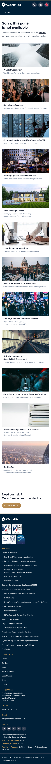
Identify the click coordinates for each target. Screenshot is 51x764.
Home (4, 659)
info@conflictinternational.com (13, 719)
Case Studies (7, 676)
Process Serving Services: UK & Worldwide (18, 645)
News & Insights (8, 672)
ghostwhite (12, 760)
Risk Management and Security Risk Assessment (20, 636)
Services (5, 663)
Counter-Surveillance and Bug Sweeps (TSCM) (19, 585)
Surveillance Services (10, 581)
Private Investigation (9, 553)
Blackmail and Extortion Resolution (15, 628)
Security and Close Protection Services (16, 632)
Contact (5, 684)
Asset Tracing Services (10, 619)
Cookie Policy (39, 757)
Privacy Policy (27, 757)
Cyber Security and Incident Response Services (20, 641)
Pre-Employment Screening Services (16, 589)
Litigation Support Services (12, 623)
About (4, 680)
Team (4, 667)
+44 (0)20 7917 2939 (9, 709)
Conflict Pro (6, 649)
